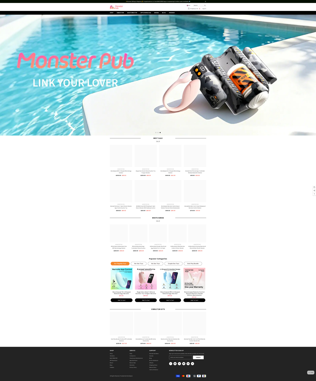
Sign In (204, 8)
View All (158, 141)
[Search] (199, 5)
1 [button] (155, 132)
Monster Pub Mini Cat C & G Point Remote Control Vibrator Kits (194, 340)
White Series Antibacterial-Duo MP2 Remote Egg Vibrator (119, 247)
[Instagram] (175, 363)
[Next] (314, 75)
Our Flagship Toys (120, 263)
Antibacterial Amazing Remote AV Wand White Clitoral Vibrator (197, 247)
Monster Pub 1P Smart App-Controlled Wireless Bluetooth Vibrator (195, 171)
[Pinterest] (179, 363)
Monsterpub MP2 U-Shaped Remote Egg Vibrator (121, 171)
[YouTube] (188, 363)
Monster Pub (121, 169)
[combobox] (198, 5)
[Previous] (1, 75)
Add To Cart (121, 300)
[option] (158, 75)
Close (205, 1)
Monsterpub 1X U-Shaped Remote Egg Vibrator (170, 171)
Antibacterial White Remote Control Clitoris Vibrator (178, 247)
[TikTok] (183, 363)
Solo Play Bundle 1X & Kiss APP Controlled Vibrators (121, 340)
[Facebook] (170, 363)
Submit (198, 357)
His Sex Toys (155, 263)
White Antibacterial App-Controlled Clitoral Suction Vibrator (138, 247)
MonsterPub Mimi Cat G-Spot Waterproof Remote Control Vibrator (195, 207)
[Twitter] (192, 363)
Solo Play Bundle (193, 263)
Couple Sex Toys (173, 263)
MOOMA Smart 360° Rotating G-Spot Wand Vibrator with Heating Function (145, 207)
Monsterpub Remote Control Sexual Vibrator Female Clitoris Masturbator (170, 207)
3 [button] (160, 132)
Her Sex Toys (138, 263)
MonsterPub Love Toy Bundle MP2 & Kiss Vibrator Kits (146, 340)
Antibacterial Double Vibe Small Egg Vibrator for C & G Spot (158, 247)
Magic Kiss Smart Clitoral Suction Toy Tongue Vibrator (145, 171)
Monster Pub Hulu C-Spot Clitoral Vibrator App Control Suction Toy (121, 207)
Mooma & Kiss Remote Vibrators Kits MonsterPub (170, 340)
